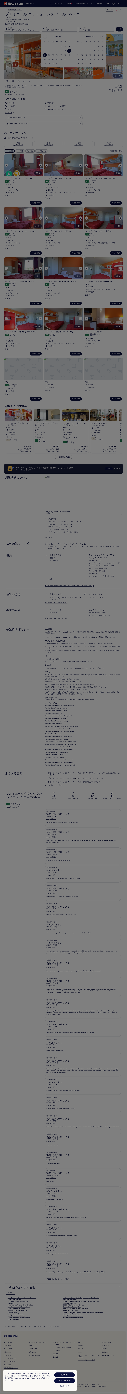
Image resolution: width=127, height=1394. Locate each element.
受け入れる (65, 1375)
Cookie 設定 (64, 1386)
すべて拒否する (64, 1380)
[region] (40, 1380)
